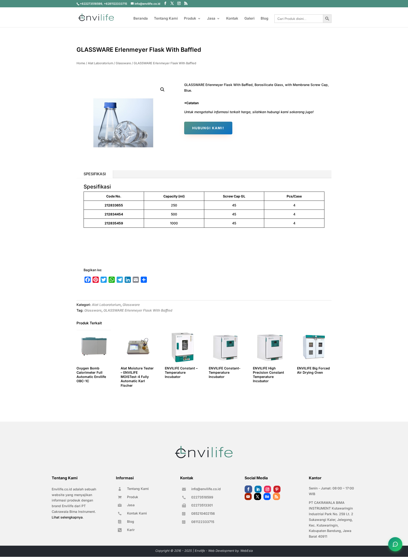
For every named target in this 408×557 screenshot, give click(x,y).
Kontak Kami (137, 513)
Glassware (123, 63)
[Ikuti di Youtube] (248, 496)
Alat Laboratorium (100, 63)
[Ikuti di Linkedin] (258, 489)
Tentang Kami (166, 19)
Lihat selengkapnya (67, 517)
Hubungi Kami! (208, 128)
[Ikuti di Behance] (267, 496)
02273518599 (202, 497)
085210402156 (203, 513)
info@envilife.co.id (206, 489)
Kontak (232, 19)
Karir (131, 530)
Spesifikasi (95, 173)
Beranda (140, 19)
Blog (264, 19)
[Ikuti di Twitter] (257, 496)
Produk (190, 19)
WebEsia (246, 551)
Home (80, 63)
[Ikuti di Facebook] (248, 489)
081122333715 (202, 522)
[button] (162, 89)
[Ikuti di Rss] (276, 496)
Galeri (249, 19)
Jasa (211, 19)
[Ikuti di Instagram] (267, 489)
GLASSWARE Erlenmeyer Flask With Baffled (137, 310)
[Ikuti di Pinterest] (276, 489)
